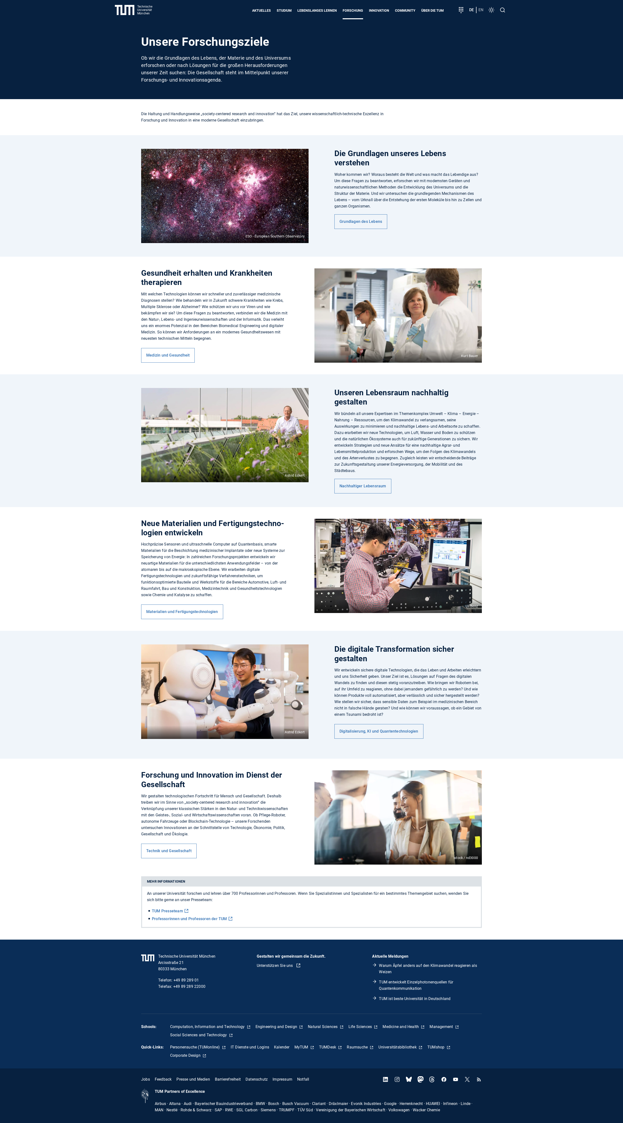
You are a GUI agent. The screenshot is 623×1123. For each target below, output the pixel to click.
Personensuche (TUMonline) (195, 1047)
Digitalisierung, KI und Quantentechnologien (378, 731)
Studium (284, 10)
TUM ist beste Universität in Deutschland (414, 998)
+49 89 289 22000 (189, 986)
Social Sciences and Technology (199, 1035)
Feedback (163, 1079)
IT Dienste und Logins (250, 1047)
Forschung (353, 10)
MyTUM (301, 1047)
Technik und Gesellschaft (169, 851)
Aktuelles (261, 10)
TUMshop (436, 1047)
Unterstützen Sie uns (275, 965)
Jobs (145, 1079)
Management (442, 1026)
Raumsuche (358, 1047)
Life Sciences (360, 1026)
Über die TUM (432, 10)
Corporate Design (186, 1055)
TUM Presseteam (167, 911)
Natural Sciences (323, 1026)
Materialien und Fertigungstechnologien (182, 611)
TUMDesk (328, 1047)
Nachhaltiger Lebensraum (362, 486)
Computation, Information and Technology (208, 1026)
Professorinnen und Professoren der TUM (189, 918)
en (480, 10)
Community (405, 10)
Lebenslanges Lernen (317, 10)
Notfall (303, 1079)
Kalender (282, 1047)
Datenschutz (257, 1079)
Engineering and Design (277, 1026)
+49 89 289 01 (186, 980)
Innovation (379, 10)
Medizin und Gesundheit (168, 355)
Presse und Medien (193, 1079)
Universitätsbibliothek (398, 1047)
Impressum (282, 1079)
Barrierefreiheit (228, 1079)
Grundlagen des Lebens (360, 221)
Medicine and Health (401, 1026)
